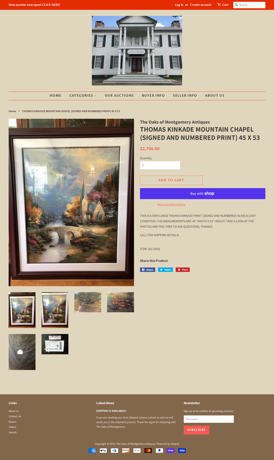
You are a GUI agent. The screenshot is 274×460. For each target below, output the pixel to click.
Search (12, 432)
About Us (214, 95)
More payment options (171, 204)
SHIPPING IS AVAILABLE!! (111, 411)
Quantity (146, 158)
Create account (201, 5)
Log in (179, 5)
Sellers (12, 427)
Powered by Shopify (167, 444)
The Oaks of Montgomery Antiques (135, 444)
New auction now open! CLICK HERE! (34, 5)
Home (55, 95)
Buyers (12, 421)
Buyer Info (153, 95)
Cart (225, 5)
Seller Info (185, 95)
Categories (81, 95)
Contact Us (15, 416)
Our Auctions (119, 95)
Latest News (105, 403)
